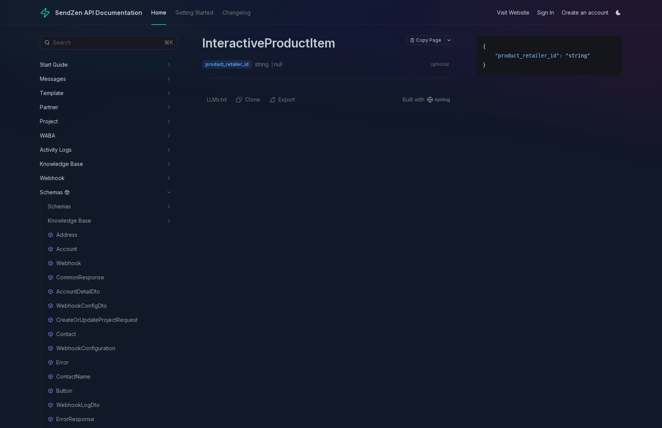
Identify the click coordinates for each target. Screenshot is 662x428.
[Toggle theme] (618, 12)
